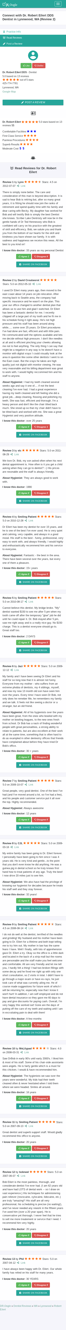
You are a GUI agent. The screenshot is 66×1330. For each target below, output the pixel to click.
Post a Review (34, 102)
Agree (25, 256)
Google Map (9, 91)
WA (36, 1306)
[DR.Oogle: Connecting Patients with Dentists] (9, 4)
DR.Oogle (6, 1306)
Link (22, 185)
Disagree (42, 256)
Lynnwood (46, 1306)
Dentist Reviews (23, 1306)
